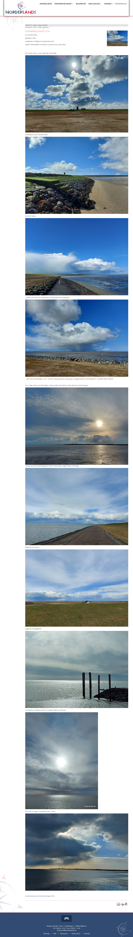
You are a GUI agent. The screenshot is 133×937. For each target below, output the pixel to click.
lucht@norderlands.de (68, 930)
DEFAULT (28, 25)
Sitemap (87, 933)
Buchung (46, 933)
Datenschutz (75, 933)
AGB (54, 933)
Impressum (64, 933)
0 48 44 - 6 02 (60, 928)
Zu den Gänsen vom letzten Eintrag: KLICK (39, 896)
